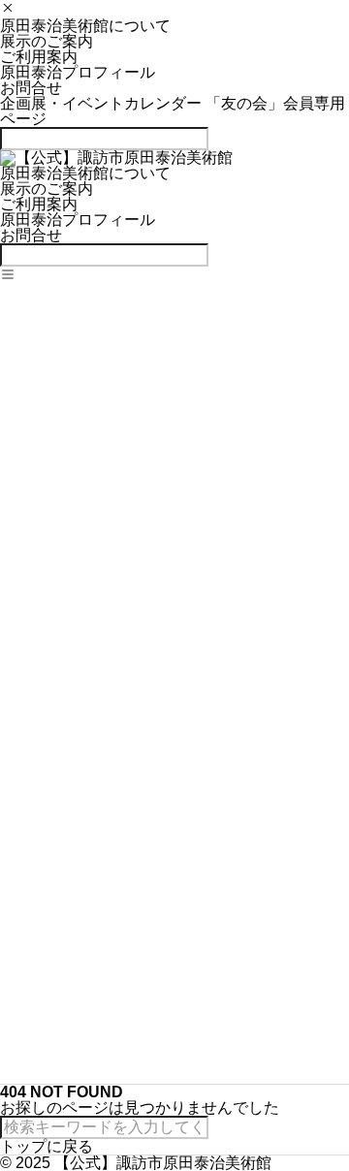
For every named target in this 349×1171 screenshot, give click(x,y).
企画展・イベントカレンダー (103, 103)
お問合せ (31, 87)
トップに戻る (46, 1146)
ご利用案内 (39, 56)
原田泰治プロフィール (77, 72)
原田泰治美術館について (85, 25)
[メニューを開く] (8, 276)
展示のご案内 (46, 41)
